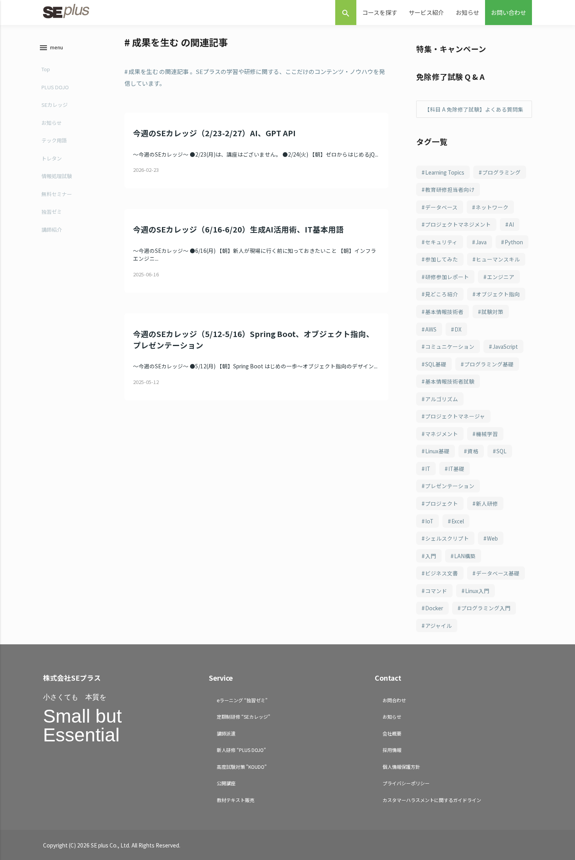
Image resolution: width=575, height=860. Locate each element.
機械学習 (487, 434)
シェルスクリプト (447, 538)
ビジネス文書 (441, 573)
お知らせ (467, 12)
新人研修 (487, 503)
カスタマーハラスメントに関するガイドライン (432, 800)
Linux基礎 (437, 451)
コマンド (436, 591)
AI (511, 224)
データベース (441, 207)
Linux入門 (477, 591)
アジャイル (438, 625)
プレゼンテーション (449, 486)
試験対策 (492, 312)
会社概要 (392, 733)
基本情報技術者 (444, 312)
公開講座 (226, 783)
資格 (472, 451)
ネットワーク (492, 207)
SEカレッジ (54, 104)
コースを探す (379, 12)
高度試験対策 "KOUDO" (242, 766)
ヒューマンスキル (498, 259)
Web (492, 538)
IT (427, 468)
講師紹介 (51, 229)
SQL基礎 (435, 364)
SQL (501, 451)
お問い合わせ (508, 12)
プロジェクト (441, 503)
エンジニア (500, 277)
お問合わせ (394, 700)
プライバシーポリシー (406, 783)
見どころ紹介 (441, 294)
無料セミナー (56, 194)
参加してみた (441, 259)
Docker (434, 608)
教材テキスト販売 (235, 800)
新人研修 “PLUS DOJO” (241, 749)
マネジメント (441, 434)
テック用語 (54, 140)
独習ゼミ (51, 211)
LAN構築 (465, 556)
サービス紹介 (426, 12)
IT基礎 (456, 468)
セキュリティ (441, 242)
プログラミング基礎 (489, 364)
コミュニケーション (449, 346)
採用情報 (392, 749)
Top (45, 69)
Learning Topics (444, 172)
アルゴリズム (441, 399)
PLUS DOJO (55, 87)
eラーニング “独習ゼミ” (242, 700)
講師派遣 (226, 733)
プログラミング (501, 172)
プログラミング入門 (485, 608)
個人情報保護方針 (401, 766)
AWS (431, 329)
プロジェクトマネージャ (455, 416)
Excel (457, 521)
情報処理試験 (56, 176)
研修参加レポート (447, 277)
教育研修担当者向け (449, 189)
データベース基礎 (497, 573)
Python (514, 242)
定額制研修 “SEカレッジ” (243, 716)
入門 (430, 556)
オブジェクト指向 (498, 294)
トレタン (51, 158)
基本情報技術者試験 (449, 381)
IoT (429, 521)
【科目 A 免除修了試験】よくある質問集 (473, 109)
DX (458, 329)
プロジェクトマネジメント (458, 224)
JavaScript (505, 346)
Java (481, 242)
